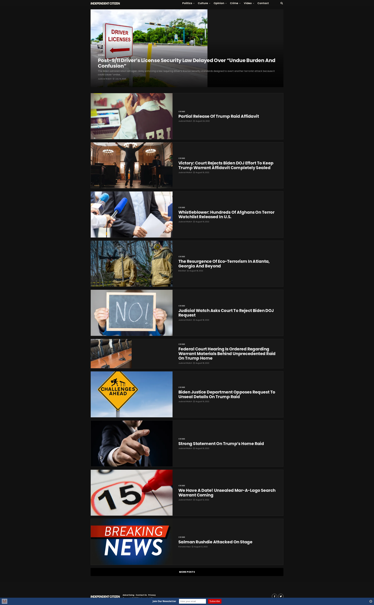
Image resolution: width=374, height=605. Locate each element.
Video (248, 3)
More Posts (187, 572)
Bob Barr (182, 270)
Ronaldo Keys (184, 546)
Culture (203, 3)
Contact (263, 3)
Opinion (219, 3)
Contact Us (141, 595)
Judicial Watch (105, 79)
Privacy (152, 595)
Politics (187, 3)
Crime (234, 3)
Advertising (128, 595)
